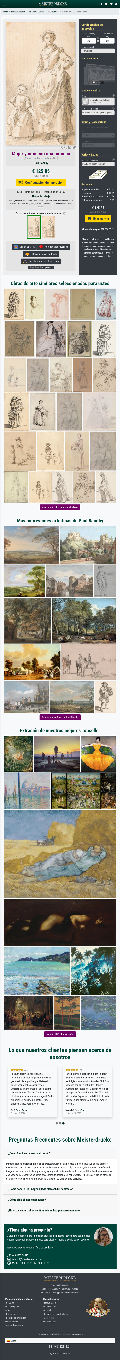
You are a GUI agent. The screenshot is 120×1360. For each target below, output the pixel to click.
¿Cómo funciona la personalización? (29, 1153)
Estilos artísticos (18, 11)
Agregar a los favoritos (55, 246)
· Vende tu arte (49, 1306)
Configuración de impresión (43, 182)
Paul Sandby (53, 11)
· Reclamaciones (12, 1321)
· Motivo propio (49, 1303)
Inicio (5, 11)
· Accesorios (48, 1318)
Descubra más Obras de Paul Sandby (60, 717)
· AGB (7, 1310)
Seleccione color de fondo (43, 254)
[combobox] (98, 51)
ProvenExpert (22, 1110)
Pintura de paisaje (36, 11)
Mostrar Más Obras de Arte (60, 1034)
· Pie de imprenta (12, 1306)
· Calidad (47, 1310)
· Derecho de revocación (15, 1318)
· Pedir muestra (49, 1321)
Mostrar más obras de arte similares (60, 507)
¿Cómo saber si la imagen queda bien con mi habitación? (41, 1189)
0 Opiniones (47, 267)
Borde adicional (87, 47)
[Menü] (4, 4)
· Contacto (9, 1303)
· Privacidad (10, 1314)
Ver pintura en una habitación (43, 261)
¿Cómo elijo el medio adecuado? (27, 1199)
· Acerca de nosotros (14, 1325)
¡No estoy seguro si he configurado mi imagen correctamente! (44, 1210)
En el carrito (100, 219)
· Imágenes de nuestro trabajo (56, 1314)
